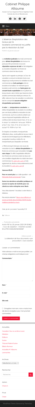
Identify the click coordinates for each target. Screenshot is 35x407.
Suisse (4, 340)
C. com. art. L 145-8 (17, 166)
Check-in (5, 386)
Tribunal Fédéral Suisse (10, 343)
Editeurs (7, 215)
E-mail (5, 293)
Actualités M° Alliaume (9, 349)
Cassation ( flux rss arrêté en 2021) (13, 331)
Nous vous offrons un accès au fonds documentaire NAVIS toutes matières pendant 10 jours (16, 200)
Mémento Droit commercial (11, 177)
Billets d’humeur (7, 346)
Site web (5, 301)
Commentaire (7, 258)
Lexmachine (6, 352)
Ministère (5, 334)
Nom (4, 285)
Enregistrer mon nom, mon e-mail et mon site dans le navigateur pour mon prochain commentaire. (17, 311)
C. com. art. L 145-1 (18, 161)
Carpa (4, 397)
